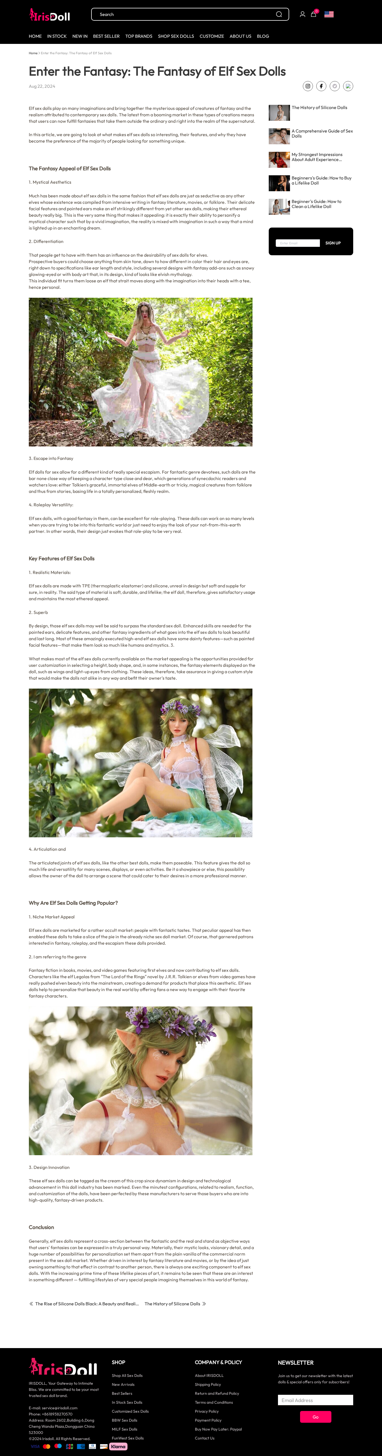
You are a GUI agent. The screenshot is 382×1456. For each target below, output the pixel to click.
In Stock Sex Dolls (127, 1402)
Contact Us (204, 1438)
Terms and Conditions (214, 1402)
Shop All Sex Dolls (127, 1375)
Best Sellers (122, 1393)
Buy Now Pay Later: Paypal (218, 1429)
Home (33, 53)
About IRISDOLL (209, 1375)
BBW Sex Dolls (124, 1420)
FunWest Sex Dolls (128, 1438)
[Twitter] (335, 86)
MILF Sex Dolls (124, 1429)
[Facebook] (321, 86)
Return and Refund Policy (217, 1393)
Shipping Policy (208, 1384)
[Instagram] (308, 86)
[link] (33, 52)
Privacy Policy (207, 1411)
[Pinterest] (348, 86)
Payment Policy (208, 1420)
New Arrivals (123, 1384)
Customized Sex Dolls (130, 1411)
